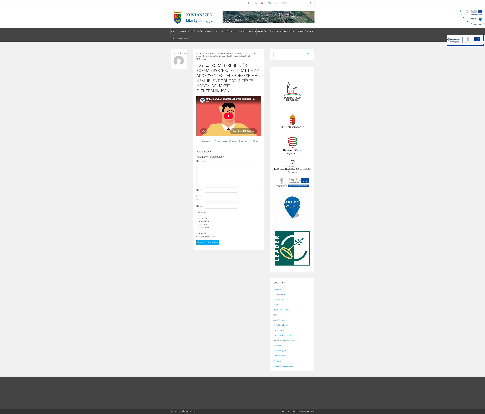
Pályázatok (277, 346)
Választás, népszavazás (283, 366)
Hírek (257, 141)
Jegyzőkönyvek (279, 320)
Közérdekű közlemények (283, 335)
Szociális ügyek (279, 351)
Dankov (292, 411)
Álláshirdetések (279, 294)
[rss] (276, 3)
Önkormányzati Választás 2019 (285, 340)
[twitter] (255, 3)
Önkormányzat (207, 31)
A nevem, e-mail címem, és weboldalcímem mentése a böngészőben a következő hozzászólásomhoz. (202, 224)
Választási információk (280, 31)
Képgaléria (262, 31)
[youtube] (262, 3)
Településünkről (187, 31)
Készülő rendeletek (280, 325)
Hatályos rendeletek (281, 310)
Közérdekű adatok (304, 31)
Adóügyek (277, 289)
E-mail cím (198, 197)
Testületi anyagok (280, 356)
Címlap (174, 31)
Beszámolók (278, 300)
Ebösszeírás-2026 (179, 39)
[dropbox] (269, 3)
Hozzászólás (200, 162)
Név (198, 190)
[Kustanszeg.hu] (192, 17)
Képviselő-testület (228, 31)
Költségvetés (278, 330)
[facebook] (248, 3)
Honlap (199, 206)
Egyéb (275, 305)
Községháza (247, 31)
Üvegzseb (277, 361)
